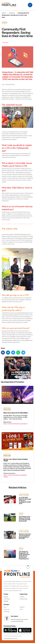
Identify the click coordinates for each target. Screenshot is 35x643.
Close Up (12, 13)
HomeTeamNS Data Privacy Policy (11, 638)
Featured (26, 494)
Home (4, 13)
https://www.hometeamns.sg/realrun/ (15, 423)
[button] (3, 352)
